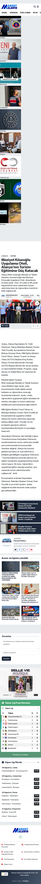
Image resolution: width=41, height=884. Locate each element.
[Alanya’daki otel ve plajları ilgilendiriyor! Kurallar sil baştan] (30, 566)
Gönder (6, 659)
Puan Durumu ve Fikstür (32, 852)
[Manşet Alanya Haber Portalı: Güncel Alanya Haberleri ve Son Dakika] (9, 7)
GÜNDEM (13, 13)
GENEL (4, 13)
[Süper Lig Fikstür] (38, 762)
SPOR (35, 13)
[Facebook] (19, 550)
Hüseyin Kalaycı (20, 541)
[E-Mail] (15, 550)
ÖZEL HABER (25, 13)
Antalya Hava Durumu (31, 844)
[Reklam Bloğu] (20, 683)
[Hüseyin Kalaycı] (7, 542)
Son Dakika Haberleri (31, 859)
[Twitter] (23, 550)
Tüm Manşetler (9, 859)
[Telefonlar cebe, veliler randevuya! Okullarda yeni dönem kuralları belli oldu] (11, 589)
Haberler (4, 256)
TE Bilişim (26, 881)
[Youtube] (31, 550)
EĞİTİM (13, 256)
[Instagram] (27, 550)
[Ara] (35, 7)
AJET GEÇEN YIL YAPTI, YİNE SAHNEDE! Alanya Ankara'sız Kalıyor (29, 619)
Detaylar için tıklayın (20, 755)
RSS (5, 874)
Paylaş (6, 325)
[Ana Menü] (38, 7)
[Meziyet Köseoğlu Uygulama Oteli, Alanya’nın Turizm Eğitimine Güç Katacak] (20, 311)
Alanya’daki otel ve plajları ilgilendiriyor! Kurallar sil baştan (29, 574)
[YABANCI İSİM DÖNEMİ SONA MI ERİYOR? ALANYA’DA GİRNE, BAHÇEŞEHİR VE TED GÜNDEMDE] (11, 566)
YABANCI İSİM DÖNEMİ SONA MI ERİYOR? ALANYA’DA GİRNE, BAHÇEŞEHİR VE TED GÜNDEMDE (10, 576)
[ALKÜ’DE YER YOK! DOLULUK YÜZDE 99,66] (11, 611)
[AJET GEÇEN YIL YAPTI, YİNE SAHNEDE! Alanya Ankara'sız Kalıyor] (30, 611)
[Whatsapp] (20, 837)
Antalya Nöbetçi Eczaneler (8, 846)
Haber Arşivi (8, 864)
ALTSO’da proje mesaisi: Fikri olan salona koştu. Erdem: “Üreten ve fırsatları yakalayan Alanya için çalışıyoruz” (30, 599)
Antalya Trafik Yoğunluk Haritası (7, 853)
